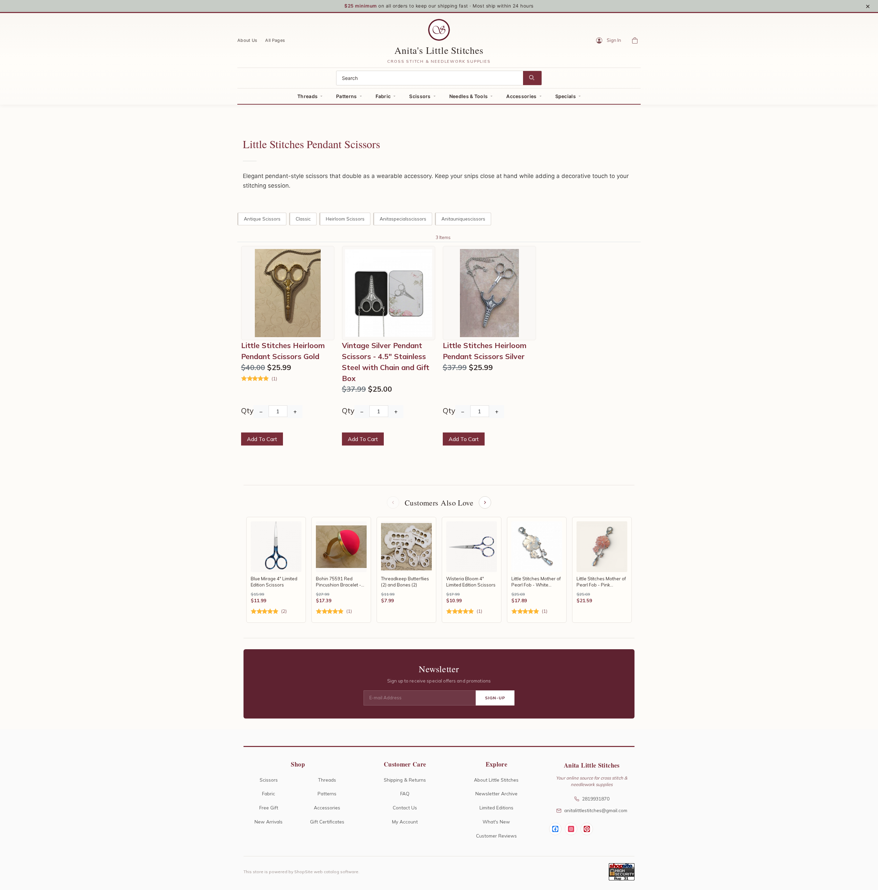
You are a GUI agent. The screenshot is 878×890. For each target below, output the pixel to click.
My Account (405, 821)
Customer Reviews (496, 836)
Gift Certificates (327, 821)
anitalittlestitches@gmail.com (595, 810)
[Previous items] (393, 502)
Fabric (383, 96)
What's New (496, 821)
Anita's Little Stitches (438, 50)
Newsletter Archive (496, 793)
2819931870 (595, 799)
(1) (274, 379)
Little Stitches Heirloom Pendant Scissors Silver (484, 351)
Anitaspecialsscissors (403, 219)
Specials (565, 96)
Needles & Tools (468, 96)
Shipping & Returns (405, 780)
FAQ (405, 793)
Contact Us (405, 807)
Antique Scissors (262, 219)
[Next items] (485, 502)
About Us (247, 40)
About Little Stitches (496, 780)
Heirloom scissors (345, 219)
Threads (307, 96)
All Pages (275, 40)
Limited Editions (496, 807)
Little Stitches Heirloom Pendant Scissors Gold (283, 351)
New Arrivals (268, 821)
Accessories (521, 96)
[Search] (532, 78)
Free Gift (268, 807)
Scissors (419, 96)
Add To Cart (262, 439)
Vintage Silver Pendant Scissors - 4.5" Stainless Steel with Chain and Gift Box (385, 362)
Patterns (346, 96)
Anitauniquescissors (463, 219)
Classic (303, 219)
